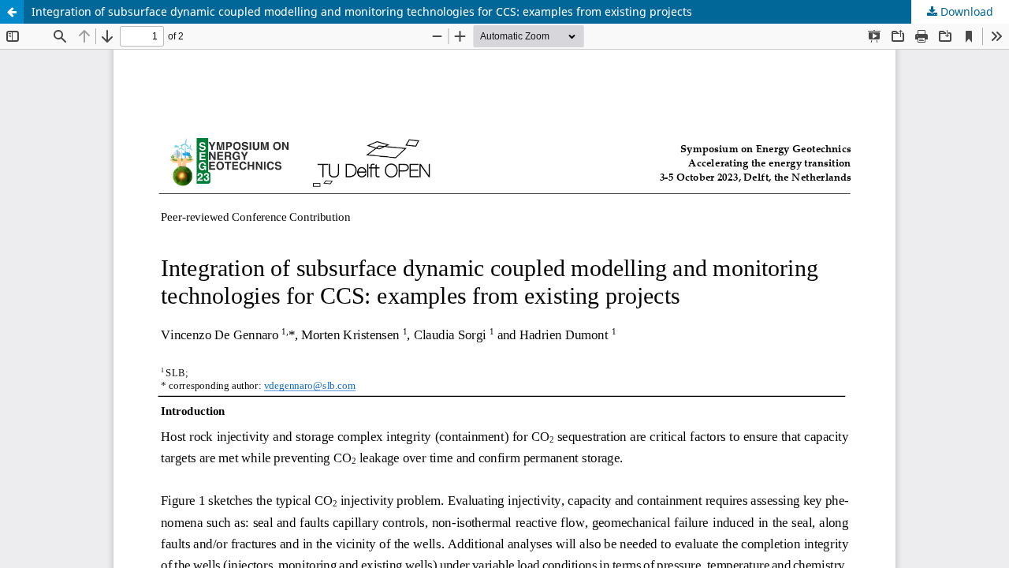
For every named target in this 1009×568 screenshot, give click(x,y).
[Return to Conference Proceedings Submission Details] (12, 12)
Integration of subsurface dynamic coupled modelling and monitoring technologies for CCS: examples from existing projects (362, 11)
